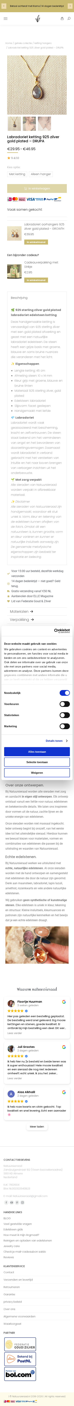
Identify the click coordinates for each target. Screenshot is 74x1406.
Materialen (19, 611)
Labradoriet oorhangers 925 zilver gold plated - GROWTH (44, 226)
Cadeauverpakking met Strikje (41, 264)
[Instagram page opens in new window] (22, 1202)
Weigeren (37, 772)
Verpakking (19, 619)
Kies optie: (13, 167)
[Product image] (14, 233)
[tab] (37, 611)
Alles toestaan (37, 751)
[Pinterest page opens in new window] (17, 1202)
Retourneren (12, 1287)
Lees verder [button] (15, 1033)
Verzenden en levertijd (18, 1279)
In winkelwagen (39, 188)
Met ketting (17, 174)
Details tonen (54, 740)
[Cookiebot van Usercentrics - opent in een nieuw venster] (54, 631)
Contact (9, 1272)
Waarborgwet (12, 1324)
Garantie (9, 1294)
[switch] (65, 704)
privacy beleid (13, 1302)
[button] (3, 17)
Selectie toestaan (37, 762)
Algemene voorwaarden (19, 1316)
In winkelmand (36, 242)
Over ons (9, 1309)
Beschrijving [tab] (19, 298)
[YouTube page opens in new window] (11, 1202)
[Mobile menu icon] (6, 18)
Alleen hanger (41, 174)
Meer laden (37, 1126)
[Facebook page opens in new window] (6, 1202)
